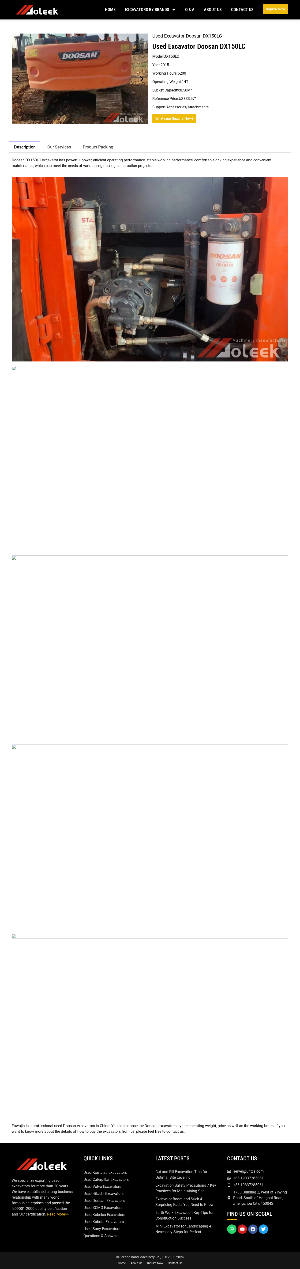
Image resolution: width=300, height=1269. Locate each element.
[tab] (24, 146)
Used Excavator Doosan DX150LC (198, 46)
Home (110, 9)
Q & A (190, 9)
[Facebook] (253, 1229)
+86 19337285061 (248, 1178)
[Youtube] (242, 1229)
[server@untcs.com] (229, 1171)
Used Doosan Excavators (104, 1200)
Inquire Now (155, 1263)
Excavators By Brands (147, 9)
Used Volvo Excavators (102, 1186)
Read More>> (58, 1214)
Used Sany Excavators (101, 1229)
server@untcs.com (248, 1171)
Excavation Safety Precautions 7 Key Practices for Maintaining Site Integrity (185, 1191)
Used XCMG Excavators (102, 1207)
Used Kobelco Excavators (104, 1214)
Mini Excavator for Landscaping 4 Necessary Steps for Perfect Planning (183, 1232)
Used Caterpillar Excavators (106, 1179)
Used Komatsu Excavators (105, 1172)
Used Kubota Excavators (103, 1222)
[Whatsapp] (231, 1229)
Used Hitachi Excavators (103, 1193)
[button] (17, 78)
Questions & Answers (100, 1236)
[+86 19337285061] (229, 1178)
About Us (213, 9)
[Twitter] (263, 1229)
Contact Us (242, 9)
